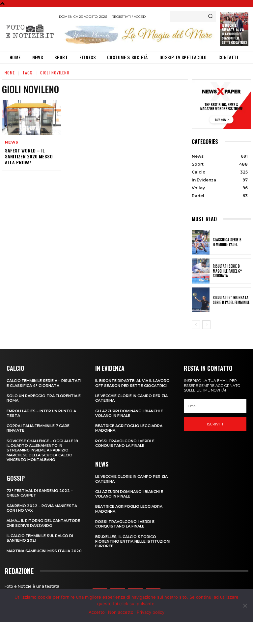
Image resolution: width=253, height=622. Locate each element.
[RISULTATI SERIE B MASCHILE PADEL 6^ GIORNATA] (201, 271)
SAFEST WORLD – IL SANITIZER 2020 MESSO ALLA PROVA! (29, 156)
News (11, 142)
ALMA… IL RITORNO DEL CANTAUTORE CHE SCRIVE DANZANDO (43, 522)
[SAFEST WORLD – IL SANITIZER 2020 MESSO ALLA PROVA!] (31, 117)
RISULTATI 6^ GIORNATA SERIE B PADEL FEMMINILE (231, 300)
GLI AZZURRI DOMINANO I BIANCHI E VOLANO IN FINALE (129, 413)
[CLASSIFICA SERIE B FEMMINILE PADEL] (201, 242)
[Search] (210, 16)
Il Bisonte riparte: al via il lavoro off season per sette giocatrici (234, 34)
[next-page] (206, 324)
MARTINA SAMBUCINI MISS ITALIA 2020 (44, 551)
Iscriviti (215, 424)
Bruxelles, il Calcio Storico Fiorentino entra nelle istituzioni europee (132, 541)
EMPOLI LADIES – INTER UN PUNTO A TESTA (41, 413)
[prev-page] (196, 324)
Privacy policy (150, 612)
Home (10, 72)
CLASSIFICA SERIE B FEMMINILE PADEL (227, 242)
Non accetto (120, 612)
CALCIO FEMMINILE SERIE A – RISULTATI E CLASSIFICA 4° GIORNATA (44, 383)
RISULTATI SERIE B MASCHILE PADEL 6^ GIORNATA (227, 270)
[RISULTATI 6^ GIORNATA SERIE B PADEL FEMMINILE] (201, 299)
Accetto (97, 612)
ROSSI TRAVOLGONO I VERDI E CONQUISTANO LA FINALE (125, 443)
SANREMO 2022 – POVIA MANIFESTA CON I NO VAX (42, 508)
